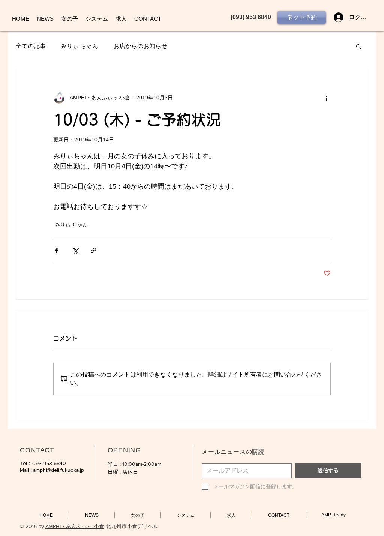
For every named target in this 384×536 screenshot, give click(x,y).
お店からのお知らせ (140, 46)
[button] (358, 46)
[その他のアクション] (326, 97)
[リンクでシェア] (93, 250)
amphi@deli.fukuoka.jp (58, 470)
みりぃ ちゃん (79, 46)
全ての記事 (31, 46)
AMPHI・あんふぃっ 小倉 (74, 526)
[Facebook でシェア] (56, 250)
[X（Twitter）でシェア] (75, 250)
